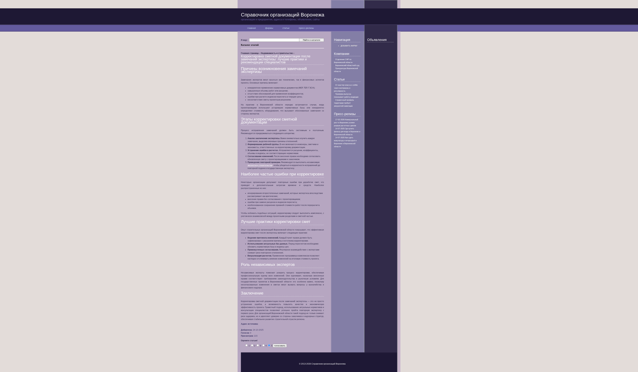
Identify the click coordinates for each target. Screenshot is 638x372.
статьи (286, 28)
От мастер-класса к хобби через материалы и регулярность (346, 88)
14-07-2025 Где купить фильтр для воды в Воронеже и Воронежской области (347, 132)
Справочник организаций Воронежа (282, 16)
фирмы (269, 28)
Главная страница (250, 53)
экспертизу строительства (260, 165)
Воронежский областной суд (347, 65)
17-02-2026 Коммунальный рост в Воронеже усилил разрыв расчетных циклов (346, 123)
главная (251, 28)
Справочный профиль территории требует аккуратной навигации (344, 103)
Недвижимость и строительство (277, 53)
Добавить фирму (349, 46)
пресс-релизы (306, 28)
